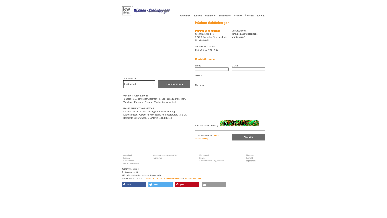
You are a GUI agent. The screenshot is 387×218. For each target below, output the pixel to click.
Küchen (126, 158)
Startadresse (129, 78)
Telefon (198, 75)
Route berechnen (174, 84)
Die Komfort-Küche (131, 163)
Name (198, 65)
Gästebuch (127, 155)
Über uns (250, 155)
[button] (134, 184)
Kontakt (249, 158)
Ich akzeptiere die (205, 135)
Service (202, 158)
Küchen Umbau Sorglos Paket (211, 161)
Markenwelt (204, 155)
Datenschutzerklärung (173, 178)
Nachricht (200, 85)
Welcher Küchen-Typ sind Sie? (165, 155)
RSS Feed (197, 178)
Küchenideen (128, 161)
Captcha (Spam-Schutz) (206, 125)
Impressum (250, 161)
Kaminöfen (157, 158)
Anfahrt (188, 178)
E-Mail (235, 65)
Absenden (248, 137)
